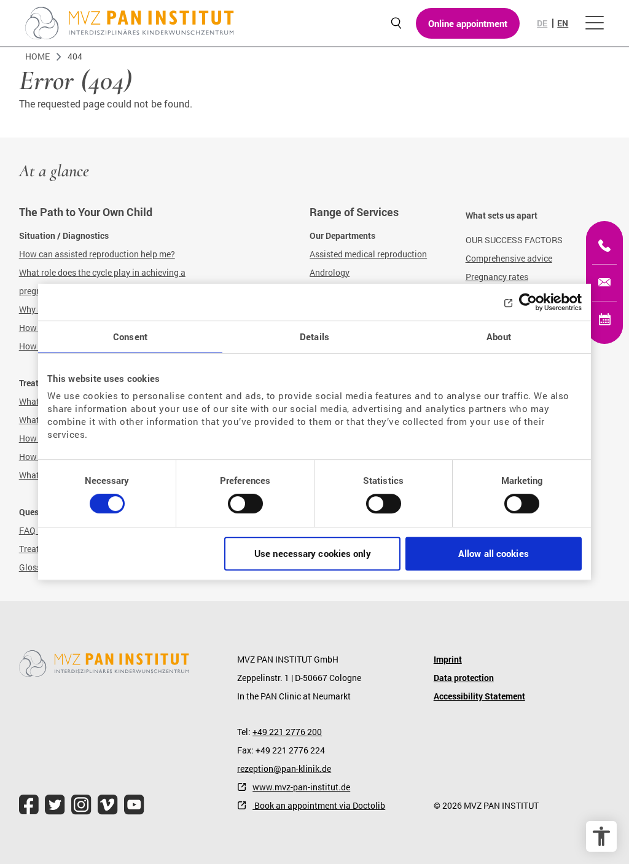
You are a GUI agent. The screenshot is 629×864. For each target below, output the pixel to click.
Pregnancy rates (497, 276)
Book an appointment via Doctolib (318, 805)
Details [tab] (314, 336)
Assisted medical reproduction (368, 254)
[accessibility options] (601, 836)
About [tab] (498, 336)
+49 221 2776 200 (287, 732)
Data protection (464, 677)
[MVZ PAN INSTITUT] (129, 23)
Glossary (36, 567)
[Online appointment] (604, 319)
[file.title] (29, 805)
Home (37, 56)
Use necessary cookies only (312, 553)
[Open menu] (594, 23)
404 (75, 56)
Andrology (330, 272)
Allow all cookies (493, 553)
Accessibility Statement (479, 696)
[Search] (396, 23)
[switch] (245, 508)
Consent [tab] (130, 336)
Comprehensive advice (509, 258)
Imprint (448, 659)
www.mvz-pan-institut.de (301, 787)
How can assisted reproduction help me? (97, 254)
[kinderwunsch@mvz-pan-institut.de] (604, 282)
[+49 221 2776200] (604, 245)
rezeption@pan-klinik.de (284, 768)
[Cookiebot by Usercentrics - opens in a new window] (528, 302)
